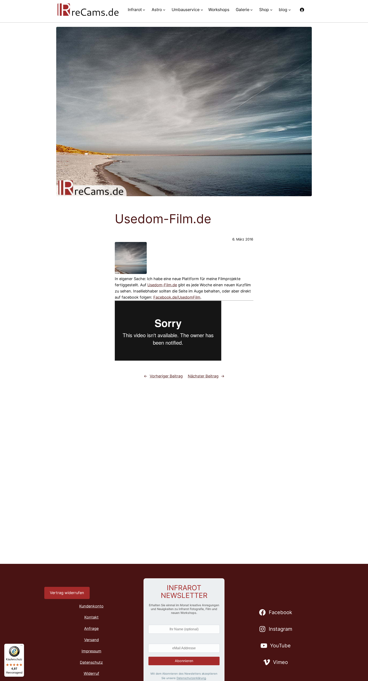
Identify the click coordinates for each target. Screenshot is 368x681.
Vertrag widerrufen (67, 592)
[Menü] (21, 646)
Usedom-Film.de (162, 285)
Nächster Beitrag (203, 376)
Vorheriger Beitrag (166, 376)
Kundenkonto (91, 606)
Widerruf (91, 673)
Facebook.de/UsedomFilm (176, 297)
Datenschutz (91, 662)
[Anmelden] (302, 9)
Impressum (91, 651)
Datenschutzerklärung (191, 678)
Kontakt (91, 617)
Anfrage (91, 628)
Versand (91, 640)
